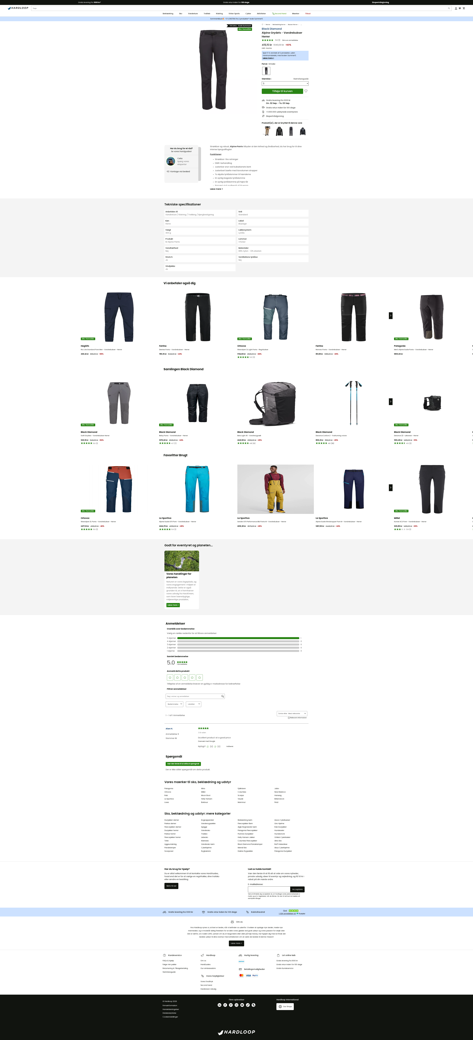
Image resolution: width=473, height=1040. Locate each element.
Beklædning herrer (279, 24)
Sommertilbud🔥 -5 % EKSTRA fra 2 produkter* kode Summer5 (236, 19)
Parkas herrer (170, 834)
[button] (213, 70)
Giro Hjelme (279, 823)
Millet (203, 792)
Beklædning (168, 14)
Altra (203, 788)
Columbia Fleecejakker (247, 841)
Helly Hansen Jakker (246, 837)
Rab (166, 795)
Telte (166, 841)
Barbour (204, 802)
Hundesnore (279, 834)
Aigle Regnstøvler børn (247, 827)
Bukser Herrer (293, 24)
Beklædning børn (245, 820)
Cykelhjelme (206, 848)
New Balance (280, 792)
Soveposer (168, 851)
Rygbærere (206, 851)
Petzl (276, 802)
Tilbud (307, 14)
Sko (180, 14)
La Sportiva (169, 799)
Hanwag (277, 795)
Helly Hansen (206, 799)
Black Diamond (272, 29)
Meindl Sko (242, 848)
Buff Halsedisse (280, 844)
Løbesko (204, 837)
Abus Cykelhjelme (282, 848)
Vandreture (193, 14)
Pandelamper (170, 848)
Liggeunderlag (170, 844)
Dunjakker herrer (171, 830)
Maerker (295, 14)
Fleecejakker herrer (172, 837)
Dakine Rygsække (245, 851)
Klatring (219, 14)
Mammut (241, 802)
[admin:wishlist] (305, 91)
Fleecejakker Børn (245, 823)
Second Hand (280, 14)
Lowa (166, 802)
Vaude (240, 799)
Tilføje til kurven (282, 91)
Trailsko (204, 834)
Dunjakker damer (171, 820)
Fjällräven (242, 788)
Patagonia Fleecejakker (247, 830)
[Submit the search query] (449, 8)
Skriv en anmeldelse (290, 40)
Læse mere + (268, 58)
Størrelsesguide (301, 79)
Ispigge (204, 827)
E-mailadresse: (255, 884)
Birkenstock (279, 799)
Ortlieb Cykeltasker (282, 837)
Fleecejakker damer (172, 827)
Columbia (242, 792)
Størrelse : (266, 79)
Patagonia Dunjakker (283, 851)
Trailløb (207, 14)
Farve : (268, 64)
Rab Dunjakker (280, 827)
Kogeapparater (207, 820)
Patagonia (168, 788)
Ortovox (167, 792)
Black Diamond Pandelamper (250, 844)
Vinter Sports (234, 14)
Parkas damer (170, 823)
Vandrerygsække (208, 823)
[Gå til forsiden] (264, 25)
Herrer (268, 24)
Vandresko (205, 830)
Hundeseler (279, 830)
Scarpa (241, 795)
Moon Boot (205, 795)
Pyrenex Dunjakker (245, 834)
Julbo (276, 788)
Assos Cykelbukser (282, 820)
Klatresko (205, 841)
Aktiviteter (261, 14)
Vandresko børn (208, 844)
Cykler (248, 14)
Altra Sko (278, 841)
